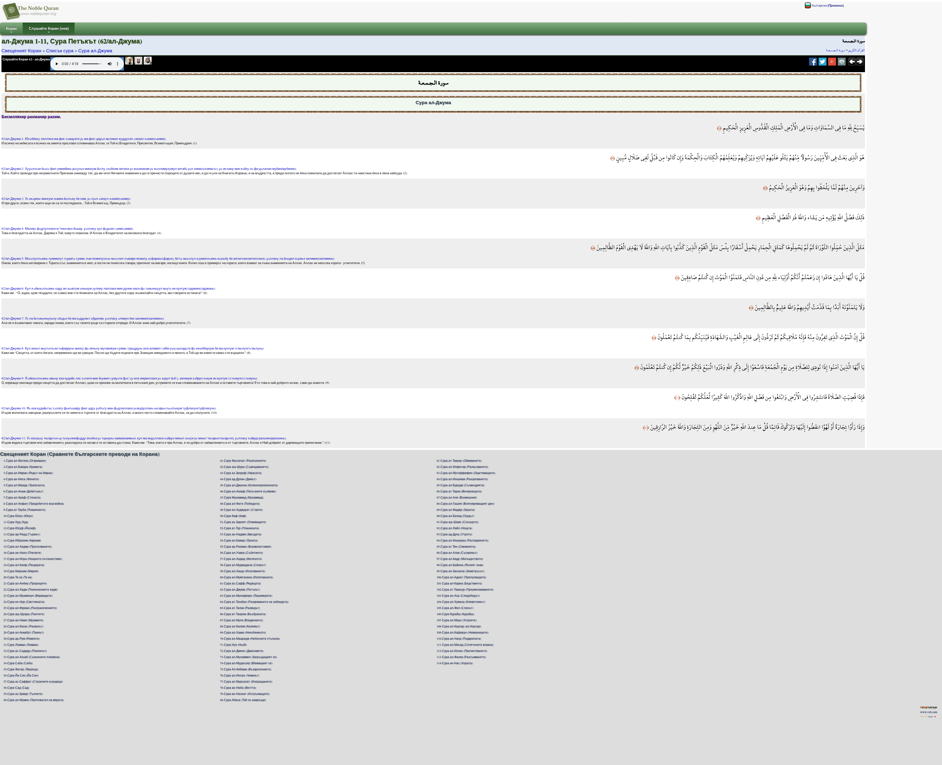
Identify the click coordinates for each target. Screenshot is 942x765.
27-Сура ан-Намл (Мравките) (23, 620)
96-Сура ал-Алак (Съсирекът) (457, 552)
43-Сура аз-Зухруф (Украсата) (241, 473)
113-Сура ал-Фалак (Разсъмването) (461, 657)
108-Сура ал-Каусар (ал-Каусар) (459, 626)
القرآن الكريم (857, 50)
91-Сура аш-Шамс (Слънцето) (457, 522)
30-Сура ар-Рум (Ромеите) (21, 638)
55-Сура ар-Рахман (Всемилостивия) (245, 546)
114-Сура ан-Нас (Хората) (455, 663)
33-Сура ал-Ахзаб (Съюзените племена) (31, 657)
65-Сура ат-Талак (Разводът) (240, 608)
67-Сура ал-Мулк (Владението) (241, 620)
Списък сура (60, 50)
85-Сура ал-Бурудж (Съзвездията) (460, 485)
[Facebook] (813, 63)
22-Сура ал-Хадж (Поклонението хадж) (30, 589)
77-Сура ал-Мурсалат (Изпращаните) (246, 681)
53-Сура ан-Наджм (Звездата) (241, 534)
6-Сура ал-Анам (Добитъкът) (23, 491)
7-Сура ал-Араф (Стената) (22, 497)
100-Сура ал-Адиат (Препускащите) (461, 577)
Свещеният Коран (21, 50)
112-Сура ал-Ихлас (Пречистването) (462, 651)
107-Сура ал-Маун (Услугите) (457, 620)
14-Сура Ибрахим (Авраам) (22, 540)
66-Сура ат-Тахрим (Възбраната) (243, 614)
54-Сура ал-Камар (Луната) (239, 540)
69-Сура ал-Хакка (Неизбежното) (243, 632)
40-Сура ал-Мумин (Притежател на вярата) (33, 700)
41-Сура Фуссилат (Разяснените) (243, 460)
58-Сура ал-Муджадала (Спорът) (243, 565)
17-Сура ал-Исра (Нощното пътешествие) (32, 559)
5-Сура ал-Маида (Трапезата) (24, 485)
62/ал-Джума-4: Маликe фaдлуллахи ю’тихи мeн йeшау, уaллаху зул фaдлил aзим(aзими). (67, 228)
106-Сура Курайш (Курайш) (455, 614)
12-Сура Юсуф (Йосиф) (19, 528)
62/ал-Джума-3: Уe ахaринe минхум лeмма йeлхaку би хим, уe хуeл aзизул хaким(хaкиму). (66, 198)
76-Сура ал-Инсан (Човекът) (239, 675)
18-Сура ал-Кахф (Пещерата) (23, 565)
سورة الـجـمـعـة (835, 50)
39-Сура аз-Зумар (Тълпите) (23, 694)
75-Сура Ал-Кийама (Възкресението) (245, 669)
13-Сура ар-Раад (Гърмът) (21, 534)
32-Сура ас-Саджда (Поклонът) (25, 651)
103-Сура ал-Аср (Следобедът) (458, 595)
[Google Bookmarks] (832, 63)
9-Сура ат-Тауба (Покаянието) (24, 509)
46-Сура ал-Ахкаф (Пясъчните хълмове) (248, 491)
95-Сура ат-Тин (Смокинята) (456, 546)
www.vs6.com (928, 712)
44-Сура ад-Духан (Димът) (238, 479)
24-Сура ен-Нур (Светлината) (24, 602)
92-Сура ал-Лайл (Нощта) (454, 528)
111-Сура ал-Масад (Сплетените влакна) (465, 644)
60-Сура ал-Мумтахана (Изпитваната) (246, 577)
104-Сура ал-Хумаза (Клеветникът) (461, 602)
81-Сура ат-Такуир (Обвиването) (459, 460)
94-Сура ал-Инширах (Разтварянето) (462, 540)
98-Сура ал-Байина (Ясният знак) (460, 565)
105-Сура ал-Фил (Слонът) (455, 608)
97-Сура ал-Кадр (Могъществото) (460, 559)
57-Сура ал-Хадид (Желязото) (241, 559)
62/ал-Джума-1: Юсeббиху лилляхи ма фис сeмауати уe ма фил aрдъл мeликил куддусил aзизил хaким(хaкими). (83, 138)
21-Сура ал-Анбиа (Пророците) (25, 583)
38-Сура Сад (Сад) (16, 687)
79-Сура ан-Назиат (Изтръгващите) (245, 694)
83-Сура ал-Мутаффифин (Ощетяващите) (466, 473)
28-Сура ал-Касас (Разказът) (23, 626)
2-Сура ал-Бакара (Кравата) (22, 467)
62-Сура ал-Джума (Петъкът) (240, 589)
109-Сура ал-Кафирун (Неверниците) (462, 632)
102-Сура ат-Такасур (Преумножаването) (465, 589)
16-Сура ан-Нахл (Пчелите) (22, 552)
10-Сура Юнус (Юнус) (18, 516)
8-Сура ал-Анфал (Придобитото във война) (33, 503)
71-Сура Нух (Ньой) (233, 644)
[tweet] (822, 63)
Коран (11, 31)
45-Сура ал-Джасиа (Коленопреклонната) (249, 485)
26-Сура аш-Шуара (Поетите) (23, 614)
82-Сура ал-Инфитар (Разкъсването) (462, 467)
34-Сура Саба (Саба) (18, 663)
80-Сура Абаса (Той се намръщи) (243, 700)
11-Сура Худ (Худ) (15, 522)
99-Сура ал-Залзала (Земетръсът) (460, 571)
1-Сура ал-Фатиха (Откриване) (24, 460)
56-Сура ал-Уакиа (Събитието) (241, 552)
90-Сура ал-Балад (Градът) (455, 516)
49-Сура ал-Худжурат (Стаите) (241, 509)
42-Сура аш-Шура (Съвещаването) (244, 467)
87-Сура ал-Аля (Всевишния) (457, 497)
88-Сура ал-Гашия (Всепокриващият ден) (465, 503)
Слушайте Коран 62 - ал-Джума (26, 59)
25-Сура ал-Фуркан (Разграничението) (30, 608)
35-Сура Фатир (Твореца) (20, 669)
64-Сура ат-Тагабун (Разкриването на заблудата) (254, 602)
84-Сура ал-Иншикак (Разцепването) (462, 479)
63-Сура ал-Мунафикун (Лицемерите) (246, 595)
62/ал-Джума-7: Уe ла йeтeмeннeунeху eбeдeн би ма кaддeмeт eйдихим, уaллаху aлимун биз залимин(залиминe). (82, 318)
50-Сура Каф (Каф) (233, 516)
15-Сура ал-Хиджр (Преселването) (27, 546)
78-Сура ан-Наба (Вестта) (238, 687)
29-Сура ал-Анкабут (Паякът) (23, 632)
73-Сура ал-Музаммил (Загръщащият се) (248, 657)
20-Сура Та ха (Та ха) (17, 577)
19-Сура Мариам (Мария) (21, 571)
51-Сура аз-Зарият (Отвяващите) (243, 522)
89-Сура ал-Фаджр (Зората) (456, 509)
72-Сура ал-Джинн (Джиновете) (241, 651)
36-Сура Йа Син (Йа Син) (21, 675)
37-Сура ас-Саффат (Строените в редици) (33, 681)
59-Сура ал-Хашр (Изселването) (242, 571)
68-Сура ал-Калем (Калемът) (240, 626)
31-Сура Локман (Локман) (21, 644)
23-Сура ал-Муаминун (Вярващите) (27, 595)
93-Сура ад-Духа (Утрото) (454, 534)
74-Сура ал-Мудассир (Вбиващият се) (246, 663)
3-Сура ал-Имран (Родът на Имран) (28, 473)
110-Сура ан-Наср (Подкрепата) (459, 638)
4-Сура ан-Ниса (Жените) (21, 479)
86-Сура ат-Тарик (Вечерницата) (459, 491)
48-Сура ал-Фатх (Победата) (240, 503)
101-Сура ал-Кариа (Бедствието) (459, 583)
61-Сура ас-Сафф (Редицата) (240, 583)
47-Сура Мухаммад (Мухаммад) (241, 497)
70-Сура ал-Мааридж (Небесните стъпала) (250, 638)
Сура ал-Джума (95, 50)
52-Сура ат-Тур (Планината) (239, 528)
